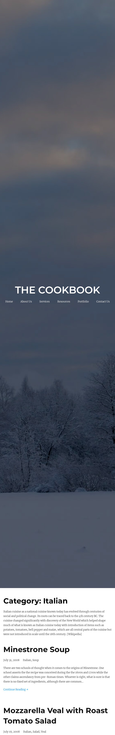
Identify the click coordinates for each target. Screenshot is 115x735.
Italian (27, 660)
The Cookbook (57, 290)
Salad (36, 731)
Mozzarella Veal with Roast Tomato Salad (55, 715)
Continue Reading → (15, 689)
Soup (35, 660)
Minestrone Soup (36, 649)
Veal (43, 731)
